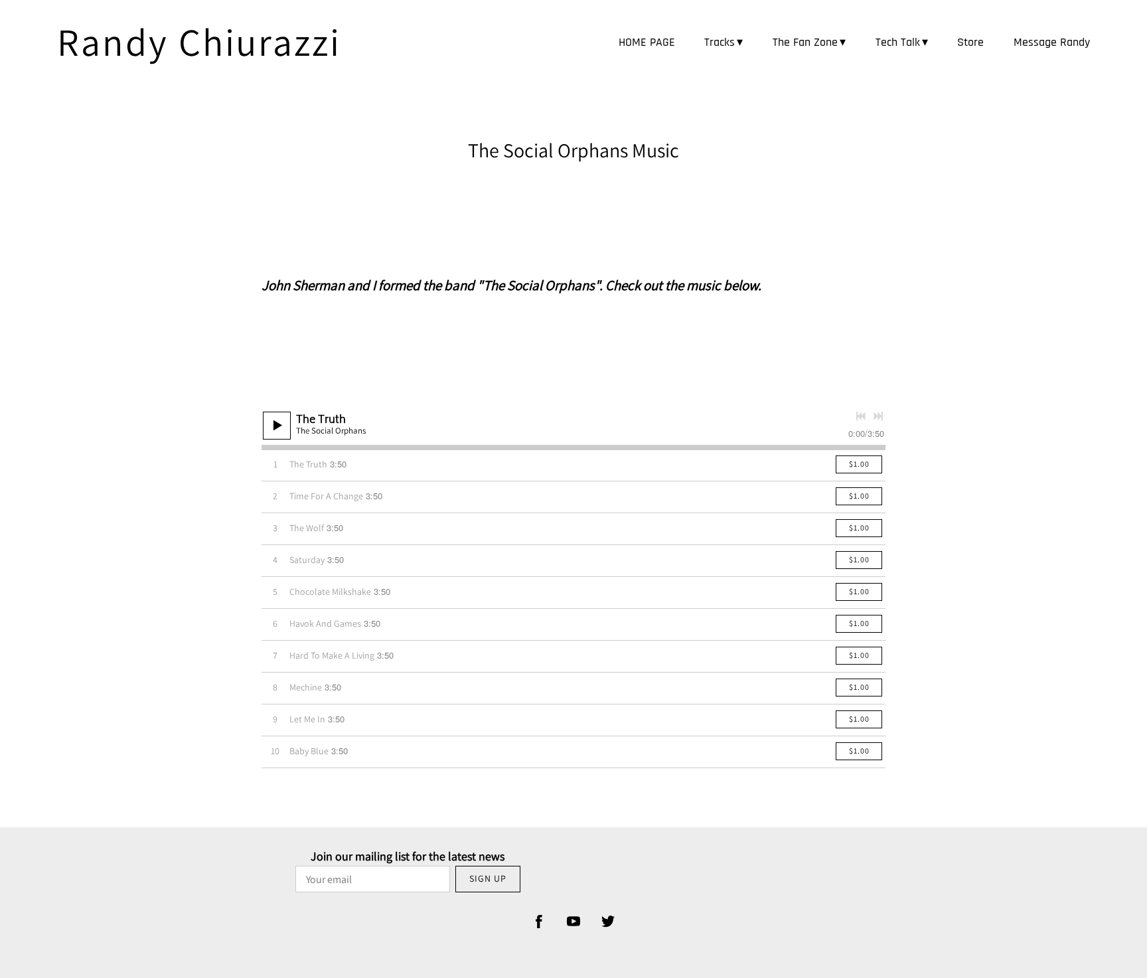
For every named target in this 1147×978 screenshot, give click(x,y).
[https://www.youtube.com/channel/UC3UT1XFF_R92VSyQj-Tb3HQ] (573, 921)
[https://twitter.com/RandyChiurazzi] (608, 921)
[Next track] (878, 416)
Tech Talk (898, 42)
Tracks (719, 42)
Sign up (487, 878)
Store (970, 42)
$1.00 (859, 464)
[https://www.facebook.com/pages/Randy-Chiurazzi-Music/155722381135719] (539, 921)
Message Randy (1052, 42)
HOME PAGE (647, 42)
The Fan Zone (805, 42)
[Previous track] (861, 416)
